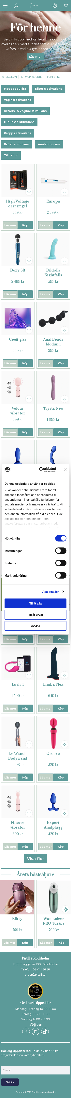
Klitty (17, 918)
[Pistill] (35, 5)
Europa (53, 201)
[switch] (60, 551)
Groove (53, 753)
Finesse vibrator (17, 825)
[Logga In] (54, 5)
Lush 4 (18, 684)
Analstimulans (49, 144)
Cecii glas (17, 339)
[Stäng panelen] (65, 469)
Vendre (52, 1092)
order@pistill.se (35, 974)
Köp (25, 225)
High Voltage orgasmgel (17, 203)
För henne (53, 77)
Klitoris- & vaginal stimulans (25, 111)
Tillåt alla (35, 603)
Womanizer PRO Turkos (53, 921)
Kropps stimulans (17, 133)
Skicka (10, 1082)
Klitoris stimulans (48, 88)
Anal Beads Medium (53, 342)
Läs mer (35, 56)
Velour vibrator (17, 411)
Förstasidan (9, 77)
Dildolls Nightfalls (53, 272)
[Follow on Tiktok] (45, 1031)
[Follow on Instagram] (35, 1031)
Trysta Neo (53, 408)
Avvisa (35, 626)
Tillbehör (11, 155)
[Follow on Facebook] (26, 1031)
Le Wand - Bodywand (17, 756)
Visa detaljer (50, 591)
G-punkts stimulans (19, 122)
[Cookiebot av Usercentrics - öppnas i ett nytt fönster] (41, 469)
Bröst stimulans (16, 144)
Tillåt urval (35, 614)
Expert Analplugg (53, 825)
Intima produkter (32, 77)
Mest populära (15, 88)
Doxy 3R (17, 270)
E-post (4, 1062)
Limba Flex (53, 684)
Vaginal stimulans (17, 100)
